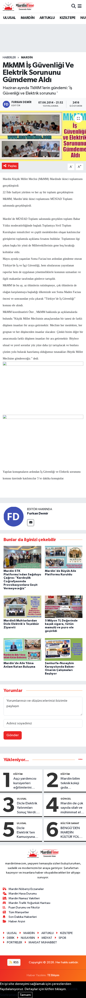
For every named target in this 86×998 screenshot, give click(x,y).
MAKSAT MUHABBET (43, 942)
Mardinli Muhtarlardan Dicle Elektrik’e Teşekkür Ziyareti (21, 624)
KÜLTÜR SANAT (70, 823)
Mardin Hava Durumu (23, 893)
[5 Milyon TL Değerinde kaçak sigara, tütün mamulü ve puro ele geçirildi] (64, 606)
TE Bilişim (53, 975)
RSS (16, 962)
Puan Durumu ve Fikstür (24, 907)
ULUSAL (9, 18)
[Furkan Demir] (14, 516)
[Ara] (73, 6)
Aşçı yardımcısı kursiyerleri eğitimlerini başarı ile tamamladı (24, 783)
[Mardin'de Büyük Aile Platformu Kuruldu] (64, 557)
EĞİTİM (18, 774)
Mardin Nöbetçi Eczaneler (26, 889)
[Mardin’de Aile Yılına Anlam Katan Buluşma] (22, 649)
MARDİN (27, 18)
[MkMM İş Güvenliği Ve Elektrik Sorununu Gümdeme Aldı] (43, 136)
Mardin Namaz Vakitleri (24, 898)
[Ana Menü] (80, 6)
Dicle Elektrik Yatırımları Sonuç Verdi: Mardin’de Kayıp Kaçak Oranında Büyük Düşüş (27, 808)
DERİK (10, 937)
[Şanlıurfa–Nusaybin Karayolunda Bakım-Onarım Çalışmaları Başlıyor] (64, 649)
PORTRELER (14, 942)
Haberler (9, 57)
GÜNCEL (66, 798)
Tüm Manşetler (19, 912)
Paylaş (12, 165)
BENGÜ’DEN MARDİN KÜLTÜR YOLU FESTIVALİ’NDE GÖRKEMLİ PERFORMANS (72, 832)
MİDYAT (47, 937)
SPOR (62, 937)
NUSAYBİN (28, 937)
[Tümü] (80, 760)
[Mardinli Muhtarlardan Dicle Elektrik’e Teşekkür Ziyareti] (22, 606)
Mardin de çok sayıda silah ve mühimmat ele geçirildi (72, 808)
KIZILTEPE (68, 18)
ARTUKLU (47, 18)
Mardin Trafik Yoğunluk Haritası (29, 902)
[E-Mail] (30, 522)
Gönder (12, 735)
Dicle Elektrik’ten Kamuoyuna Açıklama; (26, 832)
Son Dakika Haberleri (23, 916)
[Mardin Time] (18, 6)
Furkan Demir (37, 513)
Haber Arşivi (17, 921)
